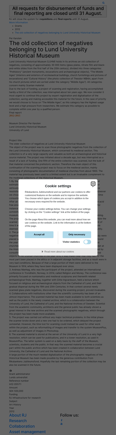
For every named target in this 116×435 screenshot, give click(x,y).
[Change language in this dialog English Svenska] (93, 184)
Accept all (39, 234)
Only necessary (76, 234)
